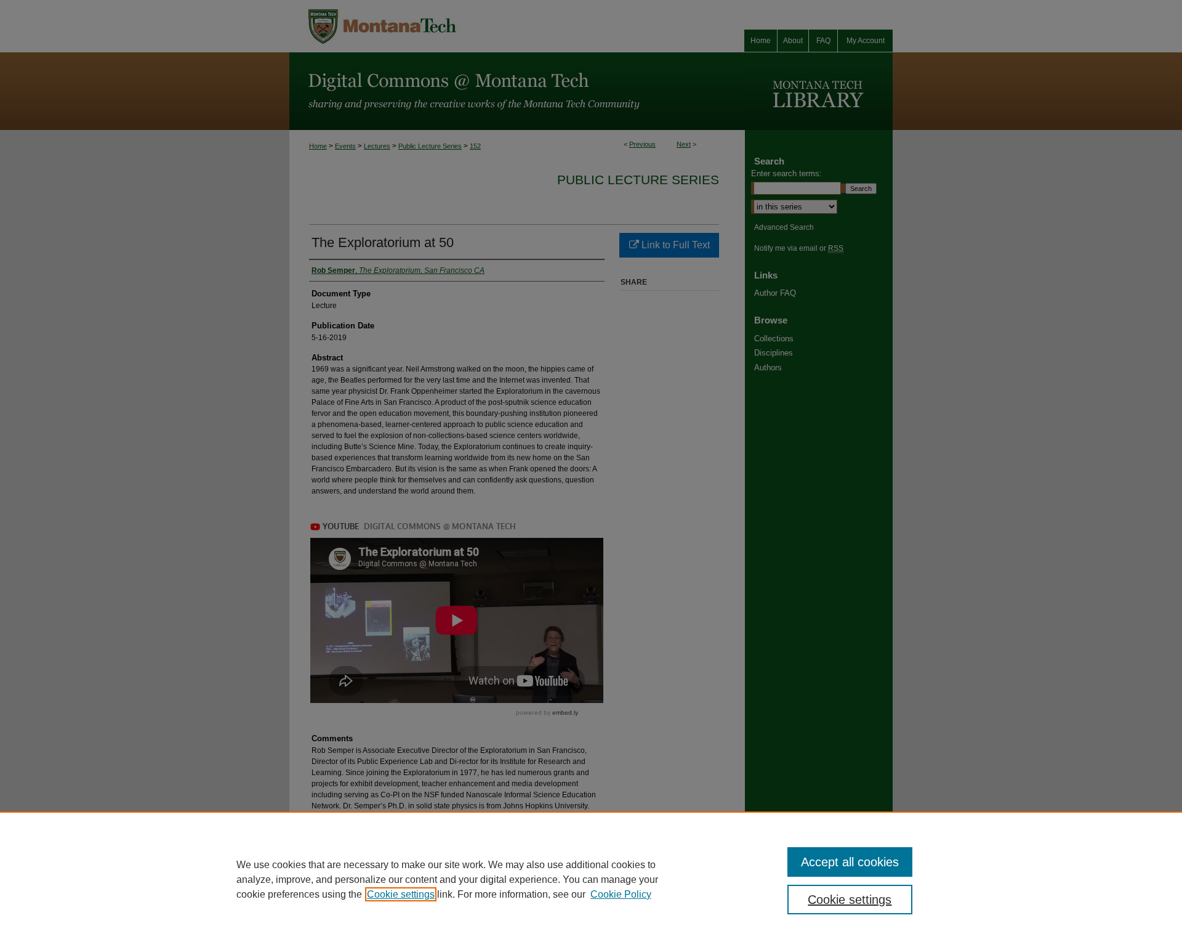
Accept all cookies (850, 862)
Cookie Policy (620, 894)
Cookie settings (401, 894)
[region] (591, 879)
